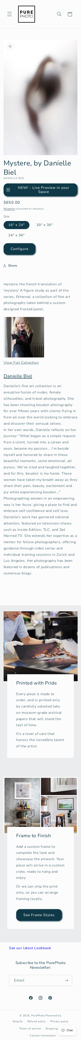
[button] (9, 14)
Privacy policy (59, 1021)
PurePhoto (38, 1015)
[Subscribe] (66, 980)
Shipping (9, 208)
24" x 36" (16, 235)
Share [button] (12, 265)
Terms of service (30, 1028)
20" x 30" (44, 225)
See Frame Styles (39, 915)
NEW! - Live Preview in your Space (43, 189)
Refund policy (36, 1021)
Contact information (43, 1035)
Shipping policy (55, 1028)
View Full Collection (21, 362)
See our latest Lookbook (30, 948)
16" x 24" (16, 225)
